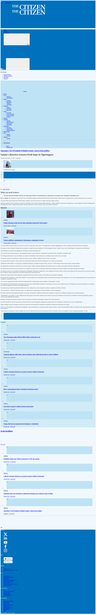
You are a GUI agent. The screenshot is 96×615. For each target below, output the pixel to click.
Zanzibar (6, 119)
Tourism (8, 120)
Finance (8, 107)
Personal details (7, 74)
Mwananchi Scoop (8, 605)
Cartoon (8, 116)
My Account (4, 72)
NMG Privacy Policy (9, 581)
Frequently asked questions (10, 580)
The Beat (9, 127)
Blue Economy (10, 122)
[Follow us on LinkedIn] (5, 539)
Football (8, 100)
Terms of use (7, 582)
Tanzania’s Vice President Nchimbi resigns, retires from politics (25, 151)
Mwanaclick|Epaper (8, 577)
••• (1, 69)
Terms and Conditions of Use (10, 584)
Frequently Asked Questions (10, 570)
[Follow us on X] (5, 535)
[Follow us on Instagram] (5, 552)
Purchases (6, 77)
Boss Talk (9, 110)
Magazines (6, 126)
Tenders (8, 135)
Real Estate (9, 123)
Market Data (7, 131)
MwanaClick (8, 2)
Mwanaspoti (6, 606)
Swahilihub (6, 609)
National (6, 31)
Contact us (6, 576)
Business (6, 106)
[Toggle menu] (1, 1)
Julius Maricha (6, 189)
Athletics (9, 103)
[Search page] (12, 27)
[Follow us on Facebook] (5, 548)
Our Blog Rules (7, 585)
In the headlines (7, 431)
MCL (2, 2)
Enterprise (9, 108)
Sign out (6, 78)
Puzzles (5, 118)
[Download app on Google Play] (8, 559)
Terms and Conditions (9, 591)
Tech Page (9, 125)
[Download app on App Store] (8, 562)
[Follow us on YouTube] (5, 544)
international (6, 32)
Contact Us (6, 568)
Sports (5, 99)
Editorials (9, 112)
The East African (8, 607)
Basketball (9, 102)
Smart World (10, 129)
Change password (8, 76)
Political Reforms (11, 130)
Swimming (9, 104)
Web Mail (6, 578)
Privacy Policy (7, 592)
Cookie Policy (7, 594)
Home (5, 30)
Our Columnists (10, 114)
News (5, 95)
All (1, 527)
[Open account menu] (18, 64)
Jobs (5, 133)
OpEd (5, 111)
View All (3, 444)
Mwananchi (6, 603)
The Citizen (6, 602)
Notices (8, 134)
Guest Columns (10, 115)
